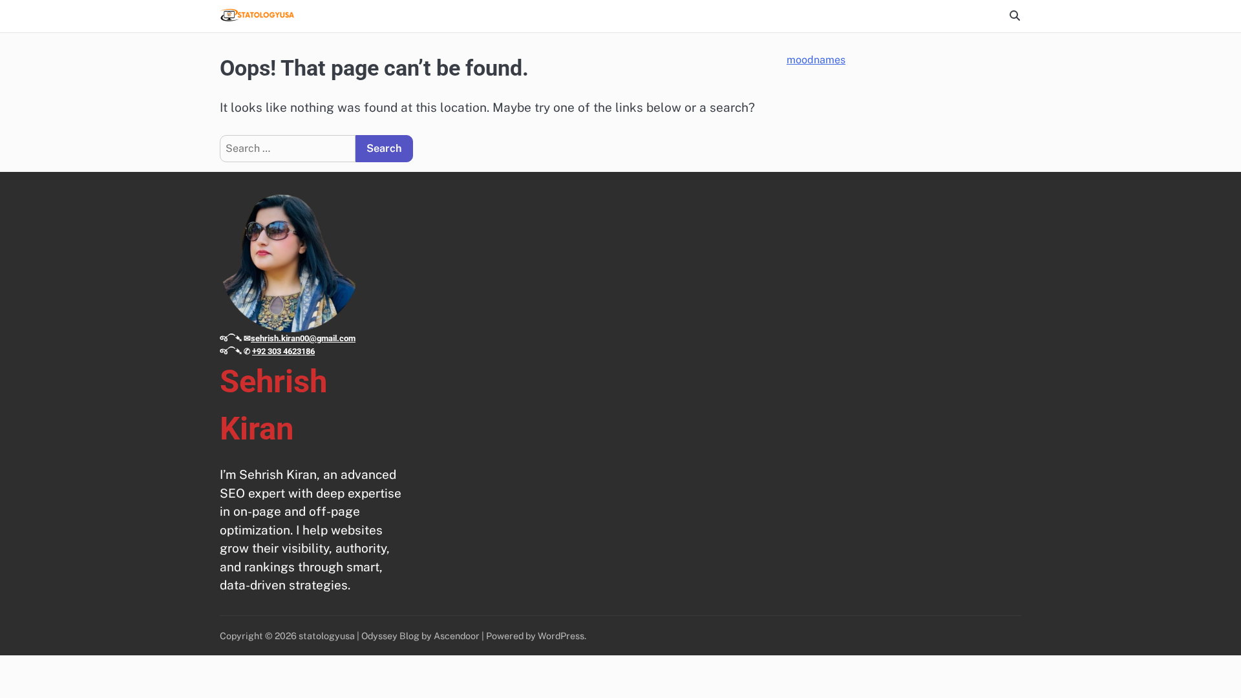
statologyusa (327, 635)
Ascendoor (457, 635)
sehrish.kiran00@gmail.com (303, 338)
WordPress (561, 635)
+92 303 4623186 (283, 351)
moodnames (816, 60)
